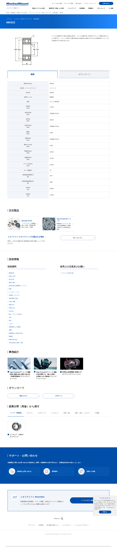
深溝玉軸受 (55, 12)
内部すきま (12, 308)
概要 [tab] (33, 74)
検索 (112, 8)
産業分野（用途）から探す (56, 8)
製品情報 (13, 12)
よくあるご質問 (58, 3)
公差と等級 (12, 301)
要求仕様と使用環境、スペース (18, 285)
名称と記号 (12, 276)
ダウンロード (101, 8)
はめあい (11, 311)
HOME (7, 12)
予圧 (10, 317)
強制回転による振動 (14, 327)
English (79, 3)
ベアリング (31, 12)
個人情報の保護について (53, 525)
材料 (10, 289)
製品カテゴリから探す (38, 8)
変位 (10, 320)
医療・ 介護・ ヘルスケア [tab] (82, 413)
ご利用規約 (41, 525)
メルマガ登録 (69, 3)
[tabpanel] (58, 140)
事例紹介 (91, 8)
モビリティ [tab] (30, 413)
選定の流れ (12, 282)
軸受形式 (11, 273)
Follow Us (57, 518)
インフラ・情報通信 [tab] (16, 413)
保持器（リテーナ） (14, 295)
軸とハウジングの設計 (15, 314)
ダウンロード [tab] (84, 74)
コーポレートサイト (89, 3)
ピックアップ (72, 8)
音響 (10, 330)
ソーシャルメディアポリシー (81, 525)
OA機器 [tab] (97, 413)
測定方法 (11, 304)
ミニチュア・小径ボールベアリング (43, 12)
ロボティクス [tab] (42, 413)
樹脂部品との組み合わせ (16, 333)
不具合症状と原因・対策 (16, 342)
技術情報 (82, 8)
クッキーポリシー (110, 507)
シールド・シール (14, 292)
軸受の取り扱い (13, 339)
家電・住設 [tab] (67, 413)
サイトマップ (31, 525)
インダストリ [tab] (54, 413)
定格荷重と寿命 (13, 298)
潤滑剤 (11, 336)
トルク (11, 323)
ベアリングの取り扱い (68, 273)
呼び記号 (11, 279)
